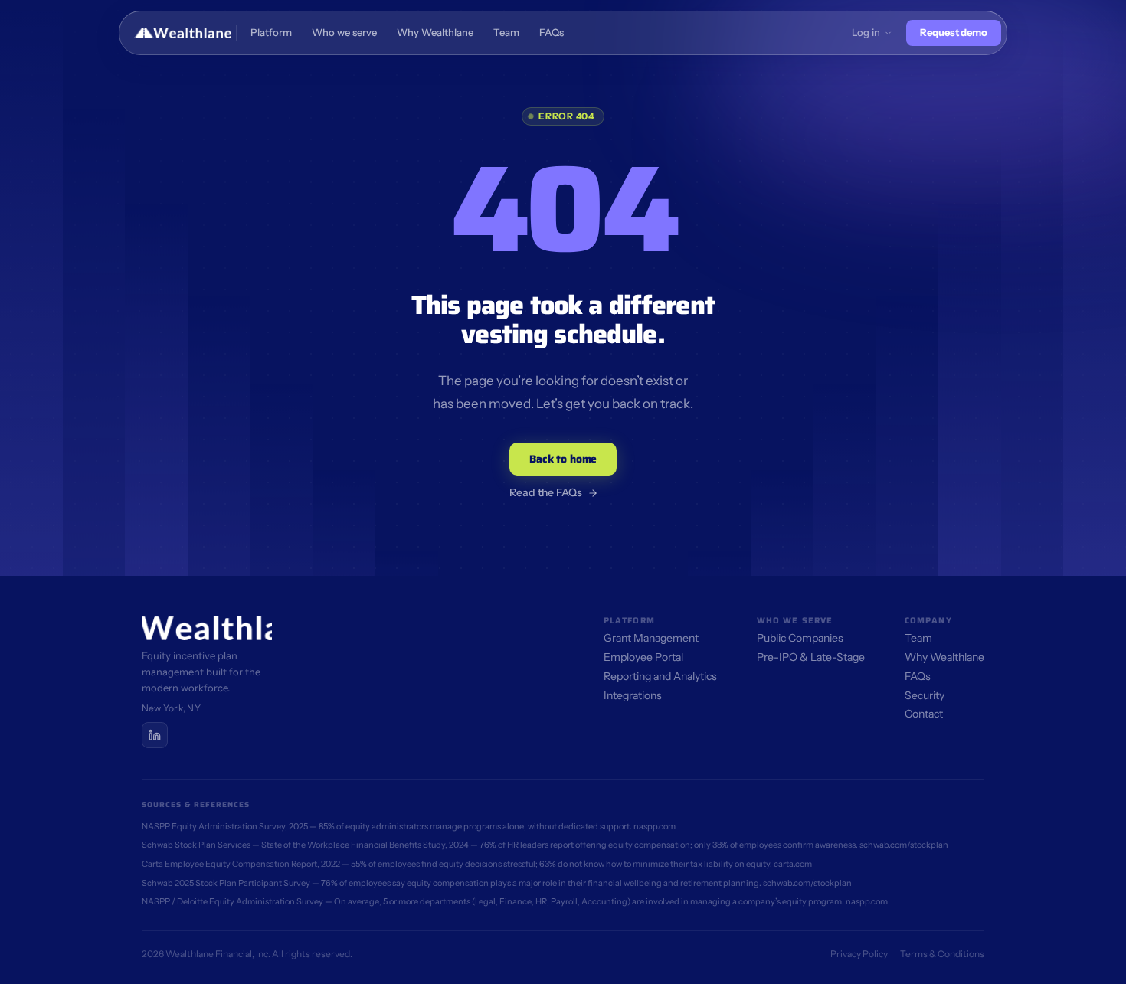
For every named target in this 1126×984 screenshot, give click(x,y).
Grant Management (651, 638)
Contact (924, 714)
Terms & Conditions (942, 953)
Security (924, 695)
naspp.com (654, 826)
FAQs (918, 676)
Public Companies (800, 638)
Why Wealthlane (944, 657)
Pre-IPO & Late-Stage (811, 657)
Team (918, 638)
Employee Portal (643, 657)
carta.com (793, 863)
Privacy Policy (859, 953)
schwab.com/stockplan (903, 844)
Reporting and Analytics (660, 676)
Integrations (633, 695)
